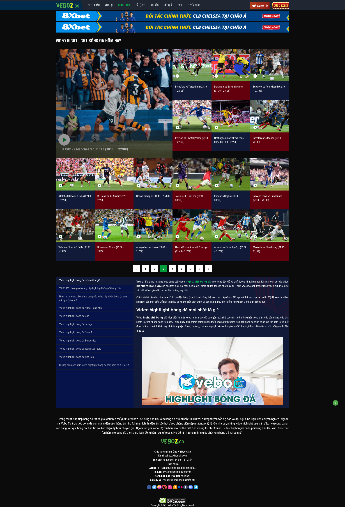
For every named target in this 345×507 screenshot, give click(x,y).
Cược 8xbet (281, 5)
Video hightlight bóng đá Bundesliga (77, 340)
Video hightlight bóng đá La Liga (75, 324)
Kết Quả (168, 5)
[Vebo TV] (68, 4)
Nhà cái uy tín (260, 5)
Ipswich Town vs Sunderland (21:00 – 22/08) (267, 198)
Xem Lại (109, 5)
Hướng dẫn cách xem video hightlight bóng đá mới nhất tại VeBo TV (94, 365)
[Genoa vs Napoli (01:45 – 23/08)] (153, 174)
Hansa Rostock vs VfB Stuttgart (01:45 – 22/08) (192, 249)
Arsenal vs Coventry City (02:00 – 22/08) (230, 249)
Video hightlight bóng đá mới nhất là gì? (79, 280)
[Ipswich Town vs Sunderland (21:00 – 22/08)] (269, 174)
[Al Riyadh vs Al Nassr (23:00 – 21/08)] (153, 225)
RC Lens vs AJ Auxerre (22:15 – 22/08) (113, 198)
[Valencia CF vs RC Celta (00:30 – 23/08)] (75, 225)
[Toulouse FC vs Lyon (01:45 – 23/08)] (191, 174)
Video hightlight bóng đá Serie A (75, 332)
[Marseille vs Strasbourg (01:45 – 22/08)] (269, 225)
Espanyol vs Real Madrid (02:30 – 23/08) (269, 88)
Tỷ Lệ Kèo (140, 5)
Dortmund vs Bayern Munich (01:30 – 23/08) (228, 88)
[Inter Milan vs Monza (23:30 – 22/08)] (269, 116)
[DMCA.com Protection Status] (172, 500)
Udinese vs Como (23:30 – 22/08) (111, 249)
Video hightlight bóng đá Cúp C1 (76, 316)
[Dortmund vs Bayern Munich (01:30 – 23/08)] (230, 65)
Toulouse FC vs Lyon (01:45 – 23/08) (190, 198)
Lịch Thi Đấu (93, 5)
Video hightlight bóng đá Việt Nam (77, 357)
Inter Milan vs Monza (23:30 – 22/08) (268, 140)
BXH (180, 5)
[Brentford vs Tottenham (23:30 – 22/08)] (191, 65)
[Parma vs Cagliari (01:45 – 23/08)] (230, 174)
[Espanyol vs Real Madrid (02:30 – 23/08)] (269, 65)
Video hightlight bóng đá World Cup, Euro (80, 348)
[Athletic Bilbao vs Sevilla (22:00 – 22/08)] (75, 174)
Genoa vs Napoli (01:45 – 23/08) (153, 196)
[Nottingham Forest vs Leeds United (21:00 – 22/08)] (230, 116)
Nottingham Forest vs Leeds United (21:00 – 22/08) (229, 140)
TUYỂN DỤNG (194, 5)
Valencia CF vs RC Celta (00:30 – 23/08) (74, 249)
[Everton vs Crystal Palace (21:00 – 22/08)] (191, 116)
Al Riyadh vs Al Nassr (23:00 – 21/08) (151, 249)
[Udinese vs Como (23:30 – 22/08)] (114, 225)
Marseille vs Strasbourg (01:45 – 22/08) (269, 249)
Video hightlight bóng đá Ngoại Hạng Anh (80, 307)
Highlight (124, 5)
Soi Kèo (154, 5)
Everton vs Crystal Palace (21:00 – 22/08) (191, 140)
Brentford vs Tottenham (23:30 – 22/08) (191, 88)
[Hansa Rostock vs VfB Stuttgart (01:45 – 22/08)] (191, 225)
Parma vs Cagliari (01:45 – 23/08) (227, 198)
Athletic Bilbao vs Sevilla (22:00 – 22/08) (74, 198)
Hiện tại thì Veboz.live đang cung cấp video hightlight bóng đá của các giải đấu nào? (93, 298)
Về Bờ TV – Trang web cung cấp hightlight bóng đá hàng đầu (90, 288)
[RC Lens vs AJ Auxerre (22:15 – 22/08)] (114, 174)
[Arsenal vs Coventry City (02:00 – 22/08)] (230, 225)
